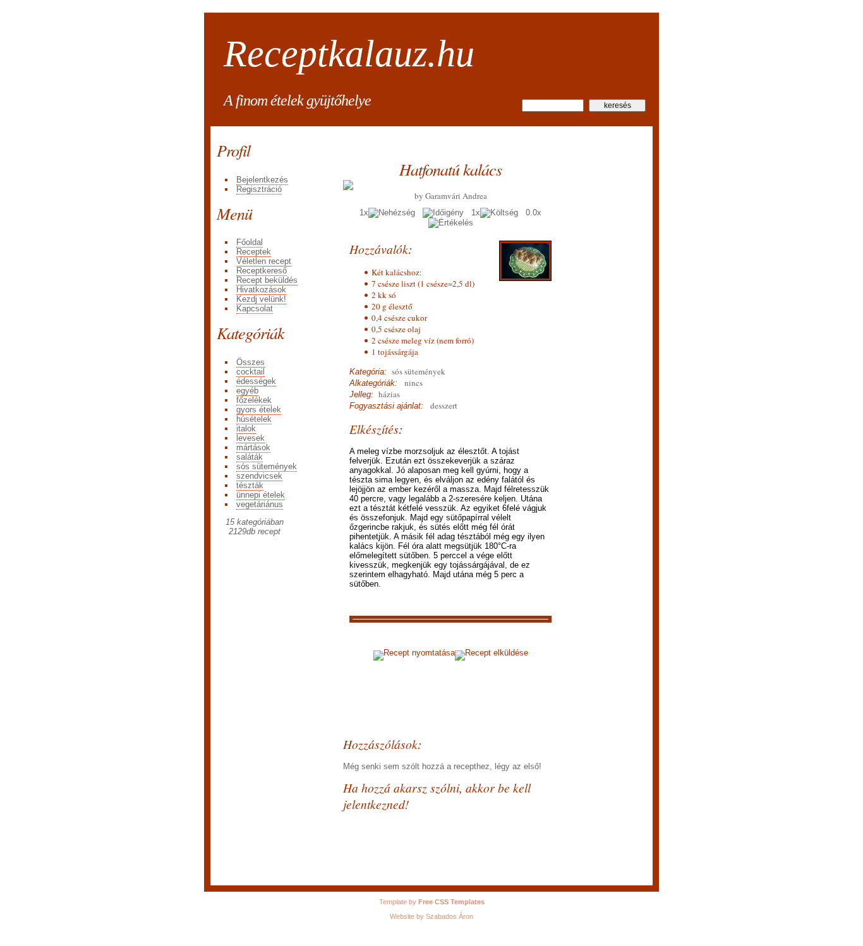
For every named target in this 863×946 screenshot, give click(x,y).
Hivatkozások (261, 289)
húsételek (254, 419)
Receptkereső (261, 270)
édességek (256, 381)
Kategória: (368, 371)
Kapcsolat (254, 308)
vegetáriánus (259, 504)
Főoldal (249, 242)
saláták (249, 457)
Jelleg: (361, 394)
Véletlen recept (263, 261)
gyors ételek (258, 409)
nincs (410, 382)
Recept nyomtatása (419, 652)
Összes (250, 362)
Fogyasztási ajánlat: (386, 405)
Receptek (253, 251)
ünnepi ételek (260, 495)
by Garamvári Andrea (450, 195)
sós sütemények (266, 466)
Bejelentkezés (262, 179)
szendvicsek (259, 476)
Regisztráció (259, 189)
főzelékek (254, 400)
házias (386, 394)
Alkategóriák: (373, 383)
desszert (442, 405)
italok (246, 428)
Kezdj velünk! (261, 299)
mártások (253, 447)
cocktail (250, 371)
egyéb (247, 390)
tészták (249, 485)
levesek (250, 438)
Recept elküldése (496, 652)
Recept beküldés (267, 280)
